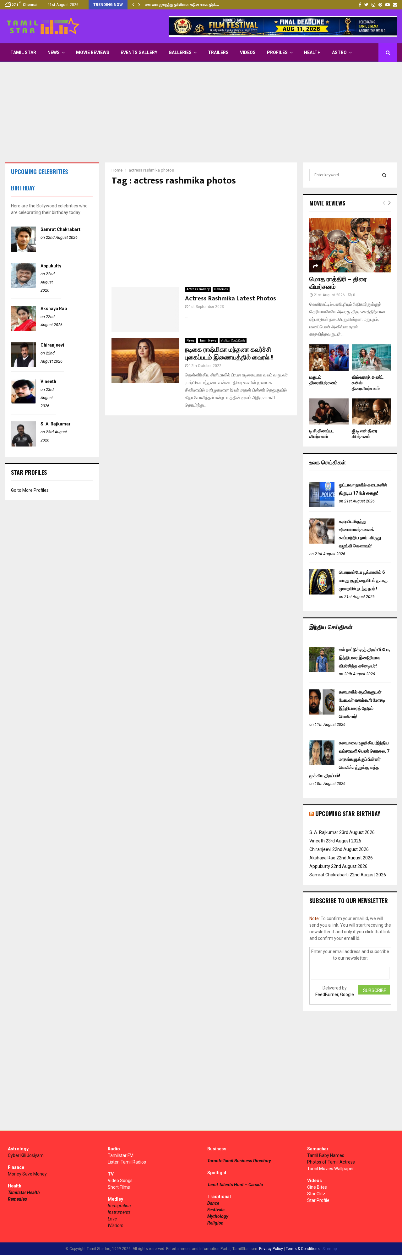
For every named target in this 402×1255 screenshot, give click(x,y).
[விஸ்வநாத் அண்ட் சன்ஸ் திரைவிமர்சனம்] (371, 357)
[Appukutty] (23, 286)
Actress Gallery (198, 289)
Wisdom (115, 1225)
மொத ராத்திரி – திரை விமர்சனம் (338, 283)
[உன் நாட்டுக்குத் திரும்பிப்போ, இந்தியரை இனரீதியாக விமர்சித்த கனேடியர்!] (321, 670)
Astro (339, 52)
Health (312, 52)
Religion (215, 1222)
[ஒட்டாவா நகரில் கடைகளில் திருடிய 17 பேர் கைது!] (321, 505)
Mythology (217, 1216)
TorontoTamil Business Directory (239, 1160)
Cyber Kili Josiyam (26, 1155)
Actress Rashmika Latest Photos (230, 298)
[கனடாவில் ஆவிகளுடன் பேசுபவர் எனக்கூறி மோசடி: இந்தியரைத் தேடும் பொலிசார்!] (321, 712)
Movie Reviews (92, 52)
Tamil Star (23, 52)
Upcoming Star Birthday (347, 813)
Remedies (17, 1199)
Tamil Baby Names (325, 1155)
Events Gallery (139, 52)
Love (112, 1218)
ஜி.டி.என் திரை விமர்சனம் (364, 433)
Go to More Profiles (30, 490)
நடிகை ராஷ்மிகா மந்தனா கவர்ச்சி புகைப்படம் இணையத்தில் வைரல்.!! (229, 353)
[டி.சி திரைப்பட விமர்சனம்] (329, 411)
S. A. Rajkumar (56, 423)
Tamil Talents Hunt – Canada (235, 1184)
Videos (248, 52)
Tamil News (207, 340)
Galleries (180, 52)
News (53, 52)
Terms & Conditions (303, 1249)
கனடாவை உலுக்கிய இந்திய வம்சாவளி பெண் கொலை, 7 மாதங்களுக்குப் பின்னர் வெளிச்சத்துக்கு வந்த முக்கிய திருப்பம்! (349, 759)
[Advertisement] (201, 112)
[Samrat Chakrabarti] (23, 250)
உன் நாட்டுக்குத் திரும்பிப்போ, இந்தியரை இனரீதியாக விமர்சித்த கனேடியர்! (364, 657)
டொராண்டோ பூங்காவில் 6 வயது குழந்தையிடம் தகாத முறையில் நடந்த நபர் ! (363, 580)
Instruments (119, 1212)
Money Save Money (27, 1173)
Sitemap (330, 1249)
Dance (213, 1203)
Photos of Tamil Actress (331, 1162)
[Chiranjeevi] (23, 365)
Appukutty (51, 265)
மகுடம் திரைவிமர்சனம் (323, 380)
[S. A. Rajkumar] (23, 444)
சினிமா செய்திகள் (233, 340)
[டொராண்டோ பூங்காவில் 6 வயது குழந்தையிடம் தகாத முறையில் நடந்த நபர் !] (321, 592)
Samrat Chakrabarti (61, 229)
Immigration (119, 1205)
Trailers (218, 52)
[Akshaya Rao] (23, 329)
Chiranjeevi (52, 345)
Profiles (277, 52)
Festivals (216, 1209)
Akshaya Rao (54, 308)
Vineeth (48, 381)
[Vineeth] (23, 402)
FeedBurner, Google (334, 994)
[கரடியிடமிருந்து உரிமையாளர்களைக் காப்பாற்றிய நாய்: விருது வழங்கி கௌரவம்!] (321, 542)
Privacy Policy (271, 1249)
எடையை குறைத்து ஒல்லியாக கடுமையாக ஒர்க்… (182, 5)
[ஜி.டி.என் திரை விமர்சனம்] (371, 411)
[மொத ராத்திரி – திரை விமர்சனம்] (350, 245)
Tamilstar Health (24, 1192)
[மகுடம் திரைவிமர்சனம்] (329, 357)
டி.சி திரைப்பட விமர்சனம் (321, 433)
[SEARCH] (384, 175)
